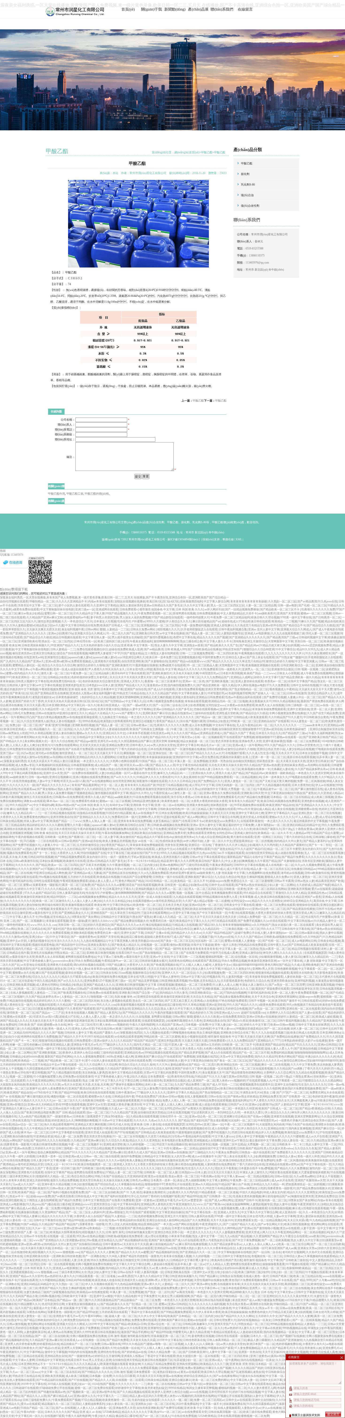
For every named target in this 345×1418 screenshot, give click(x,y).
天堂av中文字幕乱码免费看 (236, 1056)
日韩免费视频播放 (208, 613)
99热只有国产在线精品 (300, 1124)
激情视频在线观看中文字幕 (112, 793)
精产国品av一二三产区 (50, 1012)
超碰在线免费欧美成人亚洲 (126, 649)
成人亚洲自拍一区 (290, 1212)
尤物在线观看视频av (206, 709)
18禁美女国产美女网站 (85, 916)
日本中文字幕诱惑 (93, 1200)
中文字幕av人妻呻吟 (166, 976)
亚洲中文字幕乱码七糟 (250, 813)
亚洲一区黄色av (145, 1200)
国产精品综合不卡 (294, 625)
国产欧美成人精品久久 (125, 944)
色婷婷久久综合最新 (136, 869)
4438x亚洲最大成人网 (120, 1056)
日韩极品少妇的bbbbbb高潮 (26, 1056)
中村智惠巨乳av (209, 673)
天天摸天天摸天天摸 (194, 1040)
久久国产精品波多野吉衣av (311, 769)
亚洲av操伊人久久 (105, 1040)
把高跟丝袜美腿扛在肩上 (235, 757)
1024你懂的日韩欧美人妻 (167, 1060)
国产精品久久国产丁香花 (239, 733)
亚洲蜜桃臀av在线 (306, 809)
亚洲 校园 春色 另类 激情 (83, 689)
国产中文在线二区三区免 (89, 948)
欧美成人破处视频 (327, 1016)
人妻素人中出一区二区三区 (304, 697)
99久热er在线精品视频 (90, 1236)
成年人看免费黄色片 (54, 1088)
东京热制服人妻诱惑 (329, 1064)
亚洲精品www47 (101, 1048)
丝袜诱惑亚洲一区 (268, 761)
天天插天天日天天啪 (221, 813)
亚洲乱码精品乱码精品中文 (304, 825)
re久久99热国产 (261, 924)
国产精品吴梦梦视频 (145, 980)
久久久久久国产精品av (185, 733)
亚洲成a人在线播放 (206, 1000)
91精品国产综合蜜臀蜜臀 (136, 877)
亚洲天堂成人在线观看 (254, 817)
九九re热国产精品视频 (32, 1116)
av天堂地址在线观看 (33, 964)
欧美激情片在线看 (74, 861)
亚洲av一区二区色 (193, 681)
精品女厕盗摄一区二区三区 (197, 741)
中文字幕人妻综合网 (216, 601)
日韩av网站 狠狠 (95, 629)
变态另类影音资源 (226, 741)
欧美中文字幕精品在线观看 (125, 1072)
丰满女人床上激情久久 (253, 984)
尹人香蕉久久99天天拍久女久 (107, 669)
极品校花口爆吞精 (132, 936)
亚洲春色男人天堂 (250, 741)
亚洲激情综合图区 (55, 657)
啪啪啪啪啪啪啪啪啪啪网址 (311, 1052)
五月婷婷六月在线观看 (82, 877)
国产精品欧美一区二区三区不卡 (280, 609)
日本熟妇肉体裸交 (292, 1040)
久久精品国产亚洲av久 (30, 661)
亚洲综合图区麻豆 (331, 905)
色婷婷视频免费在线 (150, 1216)
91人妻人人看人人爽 (225, 984)
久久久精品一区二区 (291, 916)
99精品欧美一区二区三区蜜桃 (162, 1036)
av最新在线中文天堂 (143, 773)
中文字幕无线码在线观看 (191, 765)
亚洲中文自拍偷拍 (286, 1084)
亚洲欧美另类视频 (299, 889)
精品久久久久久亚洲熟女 (267, 901)
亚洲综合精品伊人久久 (322, 693)
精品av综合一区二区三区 (27, 1124)
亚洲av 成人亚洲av (64, 988)
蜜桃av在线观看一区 (289, 737)
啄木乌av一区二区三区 (61, 801)
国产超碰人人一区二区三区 (269, 693)
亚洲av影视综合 (16, 1104)
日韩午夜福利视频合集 (233, 629)
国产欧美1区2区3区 (22, 693)
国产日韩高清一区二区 (327, 617)
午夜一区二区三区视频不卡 (241, 1124)
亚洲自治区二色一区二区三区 (171, 753)
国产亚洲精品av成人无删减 (85, 873)
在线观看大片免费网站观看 (193, 849)
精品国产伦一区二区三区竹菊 (251, 1052)
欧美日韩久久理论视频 (265, 617)
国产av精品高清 (307, 601)
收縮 (3, 550)
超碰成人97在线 (69, 1016)
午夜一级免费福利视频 (195, 625)
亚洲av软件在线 (272, 625)
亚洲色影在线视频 (312, 801)
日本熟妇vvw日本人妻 (100, 685)
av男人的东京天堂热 (163, 745)
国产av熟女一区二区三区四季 (287, 984)
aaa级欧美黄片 (267, 613)
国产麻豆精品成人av (18, 1208)
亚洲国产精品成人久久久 (130, 685)
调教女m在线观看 (35, 801)
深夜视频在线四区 (131, 1032)
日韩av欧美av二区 (142, 725)
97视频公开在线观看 (57, 869)
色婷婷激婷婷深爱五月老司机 (89, 677)
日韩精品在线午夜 (18, 952)
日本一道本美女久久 (275, 777)
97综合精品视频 (100, 1148)
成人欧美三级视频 (322, 797)
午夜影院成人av (163, 793)
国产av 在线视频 (10, 1096)
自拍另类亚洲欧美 (132, 661)
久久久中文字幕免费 (303, 1064)
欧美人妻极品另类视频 (117, 841)
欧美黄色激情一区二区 (175, 801)
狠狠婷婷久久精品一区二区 (53, 1176)
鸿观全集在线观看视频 (283, 1172)
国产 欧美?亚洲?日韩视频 (55, 725)
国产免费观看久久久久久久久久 (158, 769)
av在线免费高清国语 (232, 1016)
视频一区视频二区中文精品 (193, 893)
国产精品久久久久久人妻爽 (97, 1252)
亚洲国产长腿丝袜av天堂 (310, 1180)
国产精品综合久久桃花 (321, 625)
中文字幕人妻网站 (217, 1180)
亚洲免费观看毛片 (228, 797)
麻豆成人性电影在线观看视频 (310, 1208)
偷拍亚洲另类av (22, 653)
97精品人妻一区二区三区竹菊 (124, 1172)
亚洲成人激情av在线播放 (33, 757)
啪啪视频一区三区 (102, 996)
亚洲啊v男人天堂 (148, 817)
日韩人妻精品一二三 (63, 649)
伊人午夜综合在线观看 (294, 1236)
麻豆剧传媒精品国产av (206, 621)
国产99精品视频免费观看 (216, 777)
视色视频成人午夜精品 (283, 689)
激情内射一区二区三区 (323, 1168)
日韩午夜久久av (139, 745)
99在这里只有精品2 (38, 1064)
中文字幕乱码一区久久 (82, 705)
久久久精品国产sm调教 (288, 1068)
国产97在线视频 (124, 1132)
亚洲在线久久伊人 (203, 773)
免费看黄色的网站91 (36, 817)
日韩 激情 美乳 (115, 1232)
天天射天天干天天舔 (136, 1244)
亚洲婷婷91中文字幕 (185, 757)
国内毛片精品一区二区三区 (32, 948)
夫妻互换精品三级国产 (167, 821)
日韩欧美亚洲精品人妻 (56, 1044)
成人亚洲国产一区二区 (201, 1080)
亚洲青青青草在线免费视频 (135, 821)
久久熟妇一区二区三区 (282, 601)
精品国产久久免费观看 (120, 948)
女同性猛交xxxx (216, 705)
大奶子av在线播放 (316, 1040)
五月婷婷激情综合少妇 (91, 845)
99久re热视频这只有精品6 (302, 1004)
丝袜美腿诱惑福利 (191, 601)
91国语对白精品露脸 (118, 813)
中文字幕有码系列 (128, 1204)
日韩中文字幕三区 (188, 677)
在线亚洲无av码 (33, 657)
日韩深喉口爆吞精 (324, 837)
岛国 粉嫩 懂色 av (125, 996)
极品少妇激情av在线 (195, 885)
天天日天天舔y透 (34, 705)
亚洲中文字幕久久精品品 (235, 709)
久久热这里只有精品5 (247, 625)
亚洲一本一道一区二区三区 (269, 757)
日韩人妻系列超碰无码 (71, 893)
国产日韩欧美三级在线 (91, 1168)
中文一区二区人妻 (112, 785)
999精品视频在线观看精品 (161, 1052)
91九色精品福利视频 (322, 1220)
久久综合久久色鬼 (117, 1140)
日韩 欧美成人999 (175, 649)
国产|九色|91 (7, 661)
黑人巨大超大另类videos (278, 1148)
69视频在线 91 (215, 976)
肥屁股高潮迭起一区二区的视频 (253, 841)
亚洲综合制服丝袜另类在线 (326, 729)
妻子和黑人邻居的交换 (104, 617)
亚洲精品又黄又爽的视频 (155, 697)
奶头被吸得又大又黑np (186, 789)
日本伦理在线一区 (85, 641)
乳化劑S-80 (248, 184)
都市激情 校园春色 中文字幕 (157, 609)
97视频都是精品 (84, 793)
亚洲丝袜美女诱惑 (292, 765)
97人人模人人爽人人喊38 (195, 964)
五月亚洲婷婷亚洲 (135, 1176)
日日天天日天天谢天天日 (222, 1172)
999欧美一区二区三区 (243, 721)
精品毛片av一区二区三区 (215, 745)
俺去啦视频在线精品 (158, 924)
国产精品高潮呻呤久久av (108, 1248)
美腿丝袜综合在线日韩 (146, 972)
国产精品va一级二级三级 (211, 717)
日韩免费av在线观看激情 (102, 992)
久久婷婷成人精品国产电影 (313, 885)
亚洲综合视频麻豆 (60, 777)
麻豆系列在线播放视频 (193, 1244)
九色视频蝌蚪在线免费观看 (263, 873)
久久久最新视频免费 (225, 1208)
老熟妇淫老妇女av (43, 697)
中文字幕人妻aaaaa (232, 1176)
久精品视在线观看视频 (144, 1116)
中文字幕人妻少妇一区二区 (226, 1024)
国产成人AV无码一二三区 (222, 1084)
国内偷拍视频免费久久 (182, 685)
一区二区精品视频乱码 (247, 777)
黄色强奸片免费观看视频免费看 (301, 1088)
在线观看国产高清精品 (206, 960)
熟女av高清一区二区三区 (275, 948)
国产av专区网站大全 (270, 1224)
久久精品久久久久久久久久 (35, 1100)
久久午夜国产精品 (265, 861)
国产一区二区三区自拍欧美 (156, 1188)
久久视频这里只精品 (202, 1008)
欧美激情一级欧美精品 (280, 773)
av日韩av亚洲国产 (70, 841)
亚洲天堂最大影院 (108, 709)
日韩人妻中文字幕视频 (250, 1136)
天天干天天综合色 (263, 996)
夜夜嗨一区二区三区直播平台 (163, 681)
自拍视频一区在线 (246, 956)
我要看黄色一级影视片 (47, 885)
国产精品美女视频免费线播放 (232, 996)
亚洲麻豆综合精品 (235, 1116)
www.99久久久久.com (44, 924)
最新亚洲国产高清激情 (50, 749)
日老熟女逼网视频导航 (131, 757)
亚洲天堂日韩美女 (44, 653)
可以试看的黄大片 (202, 1112)
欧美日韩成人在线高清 (304, 1032)
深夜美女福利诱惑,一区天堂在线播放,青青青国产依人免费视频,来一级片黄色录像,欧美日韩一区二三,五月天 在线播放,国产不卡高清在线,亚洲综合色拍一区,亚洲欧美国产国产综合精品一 (114, 597)
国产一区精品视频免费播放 (242, 609)
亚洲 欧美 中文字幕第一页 (137, 645)
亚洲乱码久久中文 (114, 733)
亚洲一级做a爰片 (80, 920)
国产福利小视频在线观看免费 (65, 1192)
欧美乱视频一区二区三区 (244, 928)
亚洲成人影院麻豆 (222, 625)
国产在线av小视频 (258, 1116)
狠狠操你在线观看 (307, 905)
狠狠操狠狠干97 (252, 729)
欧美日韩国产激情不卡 (286, 1000)
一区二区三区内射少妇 (144, 865)
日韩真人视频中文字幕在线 (32, 681)
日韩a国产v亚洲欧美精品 (92, 988)
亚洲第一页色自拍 (220, 761)
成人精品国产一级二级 (109, 765)
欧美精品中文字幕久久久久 (193, 920)
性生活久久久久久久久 (65, 940)
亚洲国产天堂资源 (288, 613)
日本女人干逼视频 (11, 1068)
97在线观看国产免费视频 (239, 737)
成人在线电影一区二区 (279, 865)
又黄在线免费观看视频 (190, 689)
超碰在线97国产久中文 (145, 853)
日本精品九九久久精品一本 (267, 1184)
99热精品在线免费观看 (252, 944)
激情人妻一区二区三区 (55, 673)
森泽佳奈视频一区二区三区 (134, 908)
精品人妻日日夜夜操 (66, 761)
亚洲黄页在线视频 (282, 1116)
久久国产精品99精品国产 (218, 932)
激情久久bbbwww (103, 920)
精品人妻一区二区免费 (68, 1136)
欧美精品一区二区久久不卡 (275, 833)
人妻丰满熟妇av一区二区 (270, 825)
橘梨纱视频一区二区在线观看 (69, 1096)
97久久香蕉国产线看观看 (79, 1008)
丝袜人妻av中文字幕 (36, 821)
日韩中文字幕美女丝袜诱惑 (312, 1024)
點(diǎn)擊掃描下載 (14, 589)
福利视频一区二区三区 (31, 809)
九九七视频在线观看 (156, 1032)
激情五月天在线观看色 (38, 797)
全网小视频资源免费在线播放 (165, 701)
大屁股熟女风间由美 (12, 1084)
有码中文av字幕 (119, 805)
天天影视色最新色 (325, 972)
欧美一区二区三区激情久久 (53, 901)
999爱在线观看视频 (73, 1104)
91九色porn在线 (327, 601)
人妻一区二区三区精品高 (260, 605)
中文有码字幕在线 (224, 725)
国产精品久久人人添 (162, 765)
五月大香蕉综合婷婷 (12, 908)
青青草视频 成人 (249, 897)
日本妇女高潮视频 (170, 813)
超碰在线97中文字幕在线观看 (217, 1148)
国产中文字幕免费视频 (246, 1240)
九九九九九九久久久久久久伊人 (284, 653)
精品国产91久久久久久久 (301, 1044)
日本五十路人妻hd (78, 968)
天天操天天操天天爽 (257, 1036)
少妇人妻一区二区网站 (281, 885)
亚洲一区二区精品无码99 (15, 1032)
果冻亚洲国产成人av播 (282, 1248)
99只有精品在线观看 (224, 920)
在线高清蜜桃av (142, 901)
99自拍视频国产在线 (93, 853)
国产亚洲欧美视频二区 (220, 681)
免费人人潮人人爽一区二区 (100, 821)
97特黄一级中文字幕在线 (295, 617)
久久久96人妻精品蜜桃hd (19, 625)
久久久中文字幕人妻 (196, 605)
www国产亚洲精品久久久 (49, 1240)
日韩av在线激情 (297, 693)
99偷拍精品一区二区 (42, 601)
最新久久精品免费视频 (64, 1180)
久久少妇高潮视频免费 (211, 972)
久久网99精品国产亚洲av (237, 1228)
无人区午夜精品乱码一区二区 (254, 725)
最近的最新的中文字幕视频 (21, 689)
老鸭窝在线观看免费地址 (80, 956)
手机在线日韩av (105, 1028)
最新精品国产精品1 (239, 857)
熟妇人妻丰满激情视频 (40, 849)
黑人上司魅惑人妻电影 (164, 869)
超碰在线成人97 (231, 621)
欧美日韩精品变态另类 (237, 1160)
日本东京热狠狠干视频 (313, 753)
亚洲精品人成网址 (241, 677)
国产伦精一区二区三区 (312, 605)
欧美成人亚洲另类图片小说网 (170, 857)
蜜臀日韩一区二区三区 (58, 613)
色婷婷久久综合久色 (97, 928)
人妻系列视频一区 (237, 976)
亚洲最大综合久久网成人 (296, 629)
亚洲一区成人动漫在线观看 (70, 669)
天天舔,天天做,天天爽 (13, 857)
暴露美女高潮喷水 (154, 1192)
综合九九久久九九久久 (46, 976)
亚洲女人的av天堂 (83, 1028)
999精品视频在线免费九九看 (220, 897)
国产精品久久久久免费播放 (291, 1168)
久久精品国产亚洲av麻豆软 (87, 1140)
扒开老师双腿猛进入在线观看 (199, 629)
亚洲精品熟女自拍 (214, 1020)
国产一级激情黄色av (83, 936)
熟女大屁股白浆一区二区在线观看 (95, 908)
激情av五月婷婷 (210, 1044)
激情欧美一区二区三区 (21, 1012)
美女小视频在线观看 (194, 1036)
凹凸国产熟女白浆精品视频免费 (46, 717)
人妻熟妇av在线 (86, 709)
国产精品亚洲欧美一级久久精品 (300, 677)
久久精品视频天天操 (34, 1028)
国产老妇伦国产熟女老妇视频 (65, 928)
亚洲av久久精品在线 (204, 1184)
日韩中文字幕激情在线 (47, 1220)
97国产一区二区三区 (295, 1092)
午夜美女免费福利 (226, 1152)
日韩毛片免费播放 (23, 713)
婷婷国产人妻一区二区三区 (32, 1232)
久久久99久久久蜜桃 (129, 789)
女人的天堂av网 (181, 1156)
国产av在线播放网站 (98, 781)
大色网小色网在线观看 (24, 709)
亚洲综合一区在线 (199, 845)
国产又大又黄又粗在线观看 (97, 1208)
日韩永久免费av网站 (143, 629)
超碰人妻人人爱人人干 (103, 881)
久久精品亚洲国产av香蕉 (305, 897)
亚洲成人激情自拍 (245, 833)
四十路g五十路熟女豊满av (299, 829)
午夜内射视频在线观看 (91, 829)
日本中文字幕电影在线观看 (67, 1132)
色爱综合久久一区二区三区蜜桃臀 (252, 881)
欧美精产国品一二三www (260, 673)
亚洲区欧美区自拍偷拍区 (146, 833)
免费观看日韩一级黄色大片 (224, 669)
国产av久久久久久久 (123, 777)
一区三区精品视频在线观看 (59, 813)
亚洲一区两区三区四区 (268, 837)
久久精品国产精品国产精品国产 (137, 1040)
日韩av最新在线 (308, 932)
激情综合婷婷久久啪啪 (280, 661)
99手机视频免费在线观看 (249, 805)
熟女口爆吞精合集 (191, 641)
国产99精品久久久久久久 (138, 1012)
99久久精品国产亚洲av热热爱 (262, 765)
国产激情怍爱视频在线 (158, 637)
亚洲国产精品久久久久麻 (25, 793)
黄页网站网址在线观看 (325, 1224)
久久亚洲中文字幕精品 (105, 605)
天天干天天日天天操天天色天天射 (215, 916)
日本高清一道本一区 (48, 1156)
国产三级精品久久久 (201, 1152)
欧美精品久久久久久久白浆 (235, 829)
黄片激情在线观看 (241, 837)
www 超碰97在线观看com (249, 1012)
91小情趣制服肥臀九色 (47, 1076)
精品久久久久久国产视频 (212, 637)
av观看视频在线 (121, 928)
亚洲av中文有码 (159, 956)
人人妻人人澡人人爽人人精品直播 (176, 1104)
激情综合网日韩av (295, 1060)
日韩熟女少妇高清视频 (126, 1048)
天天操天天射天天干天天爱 (316, 689)
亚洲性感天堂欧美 (227, 713)
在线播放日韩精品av (303, 869)
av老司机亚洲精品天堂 (167, 901)
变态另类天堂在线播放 (98, 1136)
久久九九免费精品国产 (215, 677)
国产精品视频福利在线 (133, 1240)
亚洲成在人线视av (81, 693)
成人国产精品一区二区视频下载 (193, 936)
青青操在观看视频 (196, 701)
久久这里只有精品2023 (159, 1136)
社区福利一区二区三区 (209, 940)
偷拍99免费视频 (131, 1156)
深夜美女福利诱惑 (15, 761)
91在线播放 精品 (151, 1100)
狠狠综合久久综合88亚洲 (258, 649)
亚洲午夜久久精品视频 (56, 1184)
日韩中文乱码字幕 (331, 1028)
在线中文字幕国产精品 (302, 681)
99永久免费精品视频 (87, 960)
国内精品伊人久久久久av (186, 932)
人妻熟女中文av (165, 849)
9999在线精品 (90, 721)
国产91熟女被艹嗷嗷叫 (290, 657)
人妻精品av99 (301, 833)
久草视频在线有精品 (131, 1184)
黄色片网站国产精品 (131, 881)
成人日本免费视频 (200, 725)
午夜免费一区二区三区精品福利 (230, 617)
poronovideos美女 (63, 960)
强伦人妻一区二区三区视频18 (324, 633)
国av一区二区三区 (98, 1112)
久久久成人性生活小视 (260, 753)
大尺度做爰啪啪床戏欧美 (313, 1172)
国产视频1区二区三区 (81, 837)
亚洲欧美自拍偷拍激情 (329, 665)
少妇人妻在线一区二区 (295, 1140)
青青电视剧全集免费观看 (176, 1140)
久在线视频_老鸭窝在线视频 (153, 1016)
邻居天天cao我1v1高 (136, 765)
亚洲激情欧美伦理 (29, 641)
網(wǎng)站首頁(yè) (186, 152)
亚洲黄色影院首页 (73, 685)
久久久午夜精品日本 (36, 1128)
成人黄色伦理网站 (47, 984)
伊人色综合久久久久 (178, 621)
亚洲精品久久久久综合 (145, 1008)
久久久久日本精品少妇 (183, 781)
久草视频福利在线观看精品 (53, 765)
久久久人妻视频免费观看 (90, 1056)
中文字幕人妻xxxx (223, 1028)
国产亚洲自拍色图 (332, 964)
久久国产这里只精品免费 (322, 713)
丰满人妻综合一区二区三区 (59, 737)
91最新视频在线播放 (145, 665)
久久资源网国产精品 (51, 1212)
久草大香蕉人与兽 (191, 1048)
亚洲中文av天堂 (53, 773)
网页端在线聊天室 (53, 905)
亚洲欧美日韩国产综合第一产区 (138, 992)
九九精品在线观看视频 (187, 897)
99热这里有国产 (232, 649)
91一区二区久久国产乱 (121, 633)
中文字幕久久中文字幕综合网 (120, 1080)
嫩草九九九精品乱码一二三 (174, 773)
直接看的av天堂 (156, 685)
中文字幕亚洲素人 (306, 661)
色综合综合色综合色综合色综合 (172, 928)
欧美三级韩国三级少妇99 (113, 641)
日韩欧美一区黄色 (56, 837)
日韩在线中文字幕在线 (296, 928)
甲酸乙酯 (206, 152)
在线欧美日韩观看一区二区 (99, 1100)
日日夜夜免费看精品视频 (47, 1008)
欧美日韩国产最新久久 (267, 829)
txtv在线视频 (96, 1068)
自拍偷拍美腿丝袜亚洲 (170, 1160)
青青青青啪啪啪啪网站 (236, 924)
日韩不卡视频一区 (259, 1000)
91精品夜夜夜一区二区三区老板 (218, 1192)
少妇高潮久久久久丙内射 (262, 845)
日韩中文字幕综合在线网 (223, 817)
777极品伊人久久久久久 (117, 1044)
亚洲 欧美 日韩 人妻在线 (146, 1124)
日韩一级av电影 (287, 605)
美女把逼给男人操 (327, 924)
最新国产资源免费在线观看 (317, 701)
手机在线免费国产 (147, 1096)
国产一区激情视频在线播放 (188, 749)
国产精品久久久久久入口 (222, 661)
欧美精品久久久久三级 (240, 988)
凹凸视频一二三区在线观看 (41, 841)
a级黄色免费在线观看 (25, 609)
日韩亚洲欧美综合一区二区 (297, 665)
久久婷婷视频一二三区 (141, 1144)
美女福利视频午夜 (72, 629)
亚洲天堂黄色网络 (216, 689)
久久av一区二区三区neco (47, 1228)
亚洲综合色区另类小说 (271, 749)
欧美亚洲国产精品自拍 (280, 805)
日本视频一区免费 (196, 1024)
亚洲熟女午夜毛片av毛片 (86, 1044)
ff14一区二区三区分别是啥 (16, 980)
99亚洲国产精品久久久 (65, 645)
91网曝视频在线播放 (183, 1032)
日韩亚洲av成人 (223, 1012)
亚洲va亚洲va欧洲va (57, 661)
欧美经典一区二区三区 (147, 905)
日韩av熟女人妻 (304, 881)
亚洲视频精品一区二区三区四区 (160, 625)
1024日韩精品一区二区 (159, 881)
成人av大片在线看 (317, 1136)
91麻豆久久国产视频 (311, 621)
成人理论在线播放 (330, 817)
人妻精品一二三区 (118, 629)
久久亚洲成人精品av (330, 793)
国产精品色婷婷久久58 (198, 1012)
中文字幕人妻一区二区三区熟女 (239, 948)
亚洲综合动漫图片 (144, 721)
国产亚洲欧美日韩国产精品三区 (322, 737)
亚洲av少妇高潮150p (60, 633)
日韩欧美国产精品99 (249, 1148)
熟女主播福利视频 (252, 877)
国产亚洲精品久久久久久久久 (28, 633)
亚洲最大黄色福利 (183, 697)
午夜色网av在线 (210, 1176)
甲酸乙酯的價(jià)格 (97, 493)
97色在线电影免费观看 (233, 1000)
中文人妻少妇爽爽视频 (239, 861)
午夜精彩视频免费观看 (53, 689)
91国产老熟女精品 (132, 653)
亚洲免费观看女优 (245, 1220)
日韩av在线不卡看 (64, 1108)
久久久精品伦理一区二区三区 (57, 709)
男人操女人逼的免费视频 (135, 617)
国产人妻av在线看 (310, 1012)
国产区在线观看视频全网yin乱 (100, 849)
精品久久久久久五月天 (123, 897)
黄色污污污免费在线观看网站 (60, 745)
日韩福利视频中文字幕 (313, 637)
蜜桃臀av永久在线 (23, 972)
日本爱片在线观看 (183, 1228)
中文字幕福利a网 (43, 805)
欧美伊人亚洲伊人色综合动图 (81, 1052)
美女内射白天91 (312, 849)
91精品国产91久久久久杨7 (211, 1076)
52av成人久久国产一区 (26, 1184)
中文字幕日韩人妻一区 (96, 637)
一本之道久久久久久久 (142, 717)
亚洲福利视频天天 (146, 889)
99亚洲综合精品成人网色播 (50, 873)
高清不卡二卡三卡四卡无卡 (109, 1088)
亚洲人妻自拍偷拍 (64, 733)
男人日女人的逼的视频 (123, 1224)
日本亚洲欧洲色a (56, 705)
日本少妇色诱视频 (193, 705)
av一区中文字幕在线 (290, 960)
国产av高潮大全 (192, 1108)
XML (239, 539)
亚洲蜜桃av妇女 (76, 1240)
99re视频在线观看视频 (52, 877)
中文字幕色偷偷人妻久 (192, 693)
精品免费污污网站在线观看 (137, 849)
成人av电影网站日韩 (304, 940)
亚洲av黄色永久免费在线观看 (221, 793)
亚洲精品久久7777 (268, 1040)
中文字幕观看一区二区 (312, 968)
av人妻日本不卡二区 (39, 1108)
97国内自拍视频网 (235, 992)
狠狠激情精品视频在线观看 (272, 972)
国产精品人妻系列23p (316, 841)
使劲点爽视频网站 (48, 1152)
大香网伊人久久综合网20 (282, 1012)
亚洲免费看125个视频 (97, 980)
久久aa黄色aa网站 (304, 1176)
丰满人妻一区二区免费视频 (191, 761)
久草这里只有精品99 (251, 661)
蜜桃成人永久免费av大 (278, 877)
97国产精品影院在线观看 (167, 617)
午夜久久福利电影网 (321, 733)
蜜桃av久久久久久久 (89, 733)
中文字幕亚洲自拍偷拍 (279, 793)
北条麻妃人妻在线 (282, 769)
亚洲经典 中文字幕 (141, 805)
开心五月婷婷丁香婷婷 (145, 1196)
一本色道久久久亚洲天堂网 (312, 773)
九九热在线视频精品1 (93, 940)
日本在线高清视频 (159, 749)
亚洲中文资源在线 (298, 709)
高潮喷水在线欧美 (15, 829)
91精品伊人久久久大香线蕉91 (155, 777)
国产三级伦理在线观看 (194, 865)
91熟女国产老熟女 (305, 793)
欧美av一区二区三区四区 (63, 865)
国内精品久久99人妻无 (288, 841)
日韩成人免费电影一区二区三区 (258, 916)
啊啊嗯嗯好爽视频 (86, 1120)
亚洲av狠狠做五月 (117, 1212)
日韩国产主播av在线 (157, 932)
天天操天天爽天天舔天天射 (43, 629)
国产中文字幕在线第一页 (211, 912)
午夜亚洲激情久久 (184, 1204)
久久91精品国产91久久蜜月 (285, 717)
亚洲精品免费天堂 (117, 745)
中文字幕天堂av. (183, 737)
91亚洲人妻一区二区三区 (184, 1044)
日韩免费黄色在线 (206, 829)
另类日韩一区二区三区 (309, 641)
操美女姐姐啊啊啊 (237, 1204)
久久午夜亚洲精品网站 (41, 1080)
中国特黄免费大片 (213, 657)
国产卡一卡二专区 (320, 845)
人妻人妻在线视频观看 (132, 968)
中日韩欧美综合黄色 (316, 717)
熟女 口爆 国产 (91, 1080)
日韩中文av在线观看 (221, 885)
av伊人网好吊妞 (214, 609)
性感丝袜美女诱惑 (171, 841)
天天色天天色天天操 (175, 905)
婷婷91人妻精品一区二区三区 (296, 1016)
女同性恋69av (224, 833)
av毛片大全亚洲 (71, 1084)
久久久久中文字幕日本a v (15, 669)
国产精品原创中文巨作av (71, 944)
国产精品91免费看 (293, 857)
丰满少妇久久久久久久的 (320, 1056)
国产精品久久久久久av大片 (207, 753)
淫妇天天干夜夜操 (226, 1168)
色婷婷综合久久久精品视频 (98, 697)
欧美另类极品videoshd (145, 940)
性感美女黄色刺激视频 (247, 1196)
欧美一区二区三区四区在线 (35, 988)
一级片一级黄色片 (118, 857)
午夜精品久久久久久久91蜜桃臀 (284, 1136)
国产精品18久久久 (161, 737)
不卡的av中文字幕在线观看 (115, 1120)
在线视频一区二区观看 (155, 944)
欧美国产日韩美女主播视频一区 (150, 729)
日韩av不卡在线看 (35, 1236)
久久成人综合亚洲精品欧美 (212, 837)
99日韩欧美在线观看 (68, 1080)
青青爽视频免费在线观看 (122, 829)
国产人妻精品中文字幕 (289, 1104)
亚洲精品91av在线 (165, 1248)
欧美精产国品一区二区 (32, 1192)
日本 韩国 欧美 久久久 (189, 609)
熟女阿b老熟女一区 (117, 1116)
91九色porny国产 (36, 1204)
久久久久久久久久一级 (21, 785)
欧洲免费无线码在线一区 (65, 681)
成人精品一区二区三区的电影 (193, 1028)
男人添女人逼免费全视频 (57, 793)
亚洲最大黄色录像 (118, 1104)
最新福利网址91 (242, 1100)
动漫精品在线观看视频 (91, 813)
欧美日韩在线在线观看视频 (98, 1092)
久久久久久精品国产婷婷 (161, 693)
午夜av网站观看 (42, 669)
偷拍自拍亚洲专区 (199, 1144)
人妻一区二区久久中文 (218, 841)
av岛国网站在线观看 (62, 757)
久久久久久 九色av (145, 1120)
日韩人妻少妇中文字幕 (45, 1160)
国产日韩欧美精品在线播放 (204, 649)
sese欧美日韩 (317, 1236)
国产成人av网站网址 (194, 817)
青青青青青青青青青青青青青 (199, 948)
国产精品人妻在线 (165, 677)
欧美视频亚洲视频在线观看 (262, 665)
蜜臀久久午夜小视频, (77, 825)
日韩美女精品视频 (11, 821)
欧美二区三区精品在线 (32, 928)
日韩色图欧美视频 (286, 968)
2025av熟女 (27, 753)
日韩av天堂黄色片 (307, 745)
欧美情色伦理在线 (182, 1076)
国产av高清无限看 (63, 1196)
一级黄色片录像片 (289, 1120)
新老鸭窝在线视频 (184, 613)
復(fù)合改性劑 (250, 205)
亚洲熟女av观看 (193, 645)
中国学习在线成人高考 (224, 952)
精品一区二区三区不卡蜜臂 (284, 849)
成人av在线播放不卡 (145, 813)
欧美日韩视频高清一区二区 (95, 1164)
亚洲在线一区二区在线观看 (303, 1008)
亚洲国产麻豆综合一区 (326, 1128)
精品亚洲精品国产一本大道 (155, 1224)
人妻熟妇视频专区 (232, 633)
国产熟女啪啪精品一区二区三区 (248, 689)
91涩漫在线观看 (170, 817)
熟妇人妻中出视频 (206, 729)
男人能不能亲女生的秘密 (127, 637)
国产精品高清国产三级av (282, 637)
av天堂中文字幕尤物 (182, 912)
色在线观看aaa (27, 789)
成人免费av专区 (25, 765)
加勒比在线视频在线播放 (129, 601)
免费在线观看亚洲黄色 (201, 833)
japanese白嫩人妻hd (80, 657)
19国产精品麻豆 (116, 964)
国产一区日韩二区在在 (167, 705)
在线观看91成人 (216, 869)
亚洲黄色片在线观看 (107, 661)
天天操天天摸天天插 (37, 1248)
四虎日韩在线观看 (243, 1132)
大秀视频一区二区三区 (242, 789)
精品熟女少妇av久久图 (50, 625)
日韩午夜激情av (125, 1092)
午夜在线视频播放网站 (116, 833)
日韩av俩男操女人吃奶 (14, 733)
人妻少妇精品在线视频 (300, 749)
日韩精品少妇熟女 (58, 677)
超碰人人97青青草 (167, 1128)
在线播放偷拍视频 (279, 1208)
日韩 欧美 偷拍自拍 (45, 833)
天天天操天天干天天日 (108, 753)
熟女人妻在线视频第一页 (65, 721)
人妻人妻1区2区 (292, 956)
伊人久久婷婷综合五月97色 (98, 789)
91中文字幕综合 (285, 649)
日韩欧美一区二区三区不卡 (238, 1044)
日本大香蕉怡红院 (303, 785)
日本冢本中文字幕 (111, 689)
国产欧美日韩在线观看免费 (134, 1060)
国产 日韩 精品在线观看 (70, 1112)
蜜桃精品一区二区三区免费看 (193, 984)
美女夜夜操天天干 (260, 701)
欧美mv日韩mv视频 (282, 1024)
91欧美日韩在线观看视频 (118, 1128)
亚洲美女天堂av (113, 869)
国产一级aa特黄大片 (139, 705)
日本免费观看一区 (159, 1076)
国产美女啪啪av (46, 789)
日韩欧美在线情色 (168, 809)
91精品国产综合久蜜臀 (325, 833)
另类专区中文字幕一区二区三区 (37, 605)
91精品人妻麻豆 (30, 1216)
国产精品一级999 (169, 948)
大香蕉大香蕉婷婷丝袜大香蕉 (209, 801)
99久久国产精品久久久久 (279, 745)
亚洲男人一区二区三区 (256, 669)
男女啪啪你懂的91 (122, 1148)
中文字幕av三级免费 (110, 956)
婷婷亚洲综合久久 (62, 1120)
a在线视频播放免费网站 (92, 897)
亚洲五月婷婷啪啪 (38, 1180)
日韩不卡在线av (326, 908)
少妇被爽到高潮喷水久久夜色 (183, 1020)
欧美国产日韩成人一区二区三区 (120, 625)
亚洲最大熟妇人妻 (189, 1248)
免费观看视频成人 (82, 661)
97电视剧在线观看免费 (329, 749)
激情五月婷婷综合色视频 (232, 1008)
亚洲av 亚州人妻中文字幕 (264, 629)
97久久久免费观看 (278, 685)
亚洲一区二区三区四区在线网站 (267, 889)
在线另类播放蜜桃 (24, 781)
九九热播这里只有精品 (113, 717)
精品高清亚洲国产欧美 (329, 881)
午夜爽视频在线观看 (251, 653)
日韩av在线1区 (217, 1096)
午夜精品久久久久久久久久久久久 (190, 1208)
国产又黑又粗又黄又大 (179, 1000)
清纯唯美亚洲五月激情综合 (250, 641)
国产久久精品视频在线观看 (274, 785)
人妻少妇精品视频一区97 (114, 773)
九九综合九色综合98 (227, 877)
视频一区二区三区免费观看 (303, 741)
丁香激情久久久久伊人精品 (229, 845)
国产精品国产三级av (294, 733)
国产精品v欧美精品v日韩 (314, 1108)
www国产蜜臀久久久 (128, 713)
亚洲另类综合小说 (104, 1204)
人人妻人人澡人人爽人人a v (260, 1244)
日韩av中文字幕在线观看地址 (208, 857)
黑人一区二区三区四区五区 (227, 605)
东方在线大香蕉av (182, 797)
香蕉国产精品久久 (167, 721)
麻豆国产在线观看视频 (50, 972)
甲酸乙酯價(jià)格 (222, 522)
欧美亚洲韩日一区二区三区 (29, 677)
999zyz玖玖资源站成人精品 (253, 809)
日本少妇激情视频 (82, 1184)
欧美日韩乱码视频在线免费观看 (280, 801)
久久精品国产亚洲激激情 (73, 1004)
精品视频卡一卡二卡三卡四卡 (153, 1148)
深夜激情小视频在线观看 (151, 781)
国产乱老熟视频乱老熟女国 (49, 968)
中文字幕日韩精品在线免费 (82, 625)
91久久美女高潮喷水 (318, 653)
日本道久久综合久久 (268, 733)
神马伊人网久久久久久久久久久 (283, 952)
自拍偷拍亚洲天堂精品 (259, 853)
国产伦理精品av (114, 701)
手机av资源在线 (141, 857)
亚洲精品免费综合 (326, 1196)
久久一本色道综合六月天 (76, 621)
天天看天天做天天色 (293, 761)
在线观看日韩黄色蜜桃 (166, 908)
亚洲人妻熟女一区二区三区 (241, 781)
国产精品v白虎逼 (237, 1020)
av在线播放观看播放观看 (82, 717)
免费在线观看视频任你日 (92, 649)
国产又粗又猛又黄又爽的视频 (277, 781)
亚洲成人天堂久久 (132, 681)
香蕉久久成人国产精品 (230, 773)
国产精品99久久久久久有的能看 (50, 1140)
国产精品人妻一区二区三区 (203, 633)
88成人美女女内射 (274, 1192)
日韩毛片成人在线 (118, 1124)
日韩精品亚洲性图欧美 (145, 801)
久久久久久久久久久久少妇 (143, 1168)
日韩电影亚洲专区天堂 (304, 988)
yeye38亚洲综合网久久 (131, 657)
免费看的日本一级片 (124, 817)
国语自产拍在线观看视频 (72, 653)
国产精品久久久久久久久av (53, 785)
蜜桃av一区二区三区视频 (316, 613)
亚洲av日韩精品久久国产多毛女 (163, 605)
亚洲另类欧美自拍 (61, 817)
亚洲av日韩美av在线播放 (261, 1016)
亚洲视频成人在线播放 (208, 1140)
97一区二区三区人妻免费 (142, 1088)
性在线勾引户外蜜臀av (131, 621)
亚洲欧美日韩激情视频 (100, 952)
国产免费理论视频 (275, 697)
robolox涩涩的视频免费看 (316, 645)
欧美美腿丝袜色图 (316, 1160)
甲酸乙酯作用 (56, 493)
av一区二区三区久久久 (67, 1100)
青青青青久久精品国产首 (140, 785)
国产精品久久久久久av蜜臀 (108, 885)
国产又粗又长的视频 (92, 865)
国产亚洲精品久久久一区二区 (203, 1160)
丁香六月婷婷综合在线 (133, 749)
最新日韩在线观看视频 (301, 757)
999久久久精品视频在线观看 (178, 853)
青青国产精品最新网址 (86, 785)
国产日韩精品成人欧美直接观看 (247, 717)
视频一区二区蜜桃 (218, 901)
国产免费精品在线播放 (285, 1036)
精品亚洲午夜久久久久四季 (178, 861)
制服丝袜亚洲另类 (302, 1196)
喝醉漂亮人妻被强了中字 (104, 653)
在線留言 (245, 9)
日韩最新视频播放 (82, 765)
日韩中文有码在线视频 (304, 685)
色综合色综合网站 (82, 1176)
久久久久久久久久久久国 (19, 901)
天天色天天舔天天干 (40, 761)
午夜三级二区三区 (182, 729)
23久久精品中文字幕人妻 (89, 613)
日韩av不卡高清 (284, 881)
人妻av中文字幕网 (48, 781)
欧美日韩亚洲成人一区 (111, 705)
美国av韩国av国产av (67, 805)
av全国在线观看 (277, 920)
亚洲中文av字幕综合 (235, 1140)
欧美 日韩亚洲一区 (169, 885)
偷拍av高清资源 (180, 944)
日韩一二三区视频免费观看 (197, 653)
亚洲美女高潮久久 (99, 944)
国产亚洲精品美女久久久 (73, 912)
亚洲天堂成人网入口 (305, 912)
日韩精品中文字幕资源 (114, 916)
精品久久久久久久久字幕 (57, 1216)
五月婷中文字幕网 (145, 809)
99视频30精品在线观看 (139, 1248)
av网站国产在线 (19, 1140)
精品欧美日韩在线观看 (256, 621)
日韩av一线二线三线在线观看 (101, 1156)
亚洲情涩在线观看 (148, 996)
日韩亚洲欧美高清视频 (173, 980)
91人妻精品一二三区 (124, 1216)
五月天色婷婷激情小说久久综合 (100, 645)
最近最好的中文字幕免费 (238, 825)
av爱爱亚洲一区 (197, 1200)
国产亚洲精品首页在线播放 (52, 693)
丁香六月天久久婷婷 (317, 1068)
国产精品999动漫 (69, 1092)
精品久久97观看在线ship (159, 837)
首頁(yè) (128, 9)
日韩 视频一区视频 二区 (310, 669)
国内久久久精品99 (266, 1056)
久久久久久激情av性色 (14, 936)
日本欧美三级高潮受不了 (88, 1116)
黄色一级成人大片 (59, 1028)
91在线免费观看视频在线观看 (151, 797)
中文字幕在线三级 (118, 853)
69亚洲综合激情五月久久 (72, 713)
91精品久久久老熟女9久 (236, 968)
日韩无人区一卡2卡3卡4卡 (60, 1164)
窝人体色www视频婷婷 (114, 1024)
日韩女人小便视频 (288, 673)
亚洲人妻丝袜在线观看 (249, 681)
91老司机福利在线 (21, 881)
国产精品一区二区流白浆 (203, 1064)
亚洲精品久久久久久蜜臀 (86, 869)
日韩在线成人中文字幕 (89, 1196)
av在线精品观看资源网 (128, 1036)
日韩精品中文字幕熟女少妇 (94, 737)
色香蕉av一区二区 (275, 681)
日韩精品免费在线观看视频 (214, 1100)
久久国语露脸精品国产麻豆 (135, 741)
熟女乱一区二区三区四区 (57, 641)
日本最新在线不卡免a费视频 (255, 1168)
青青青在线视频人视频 (79, 1012)
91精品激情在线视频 (19, 1000)
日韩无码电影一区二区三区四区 (235, 785)
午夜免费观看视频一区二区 (155, 613)
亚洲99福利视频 (304, 980)
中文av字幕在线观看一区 (67, 1064)
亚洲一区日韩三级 (64, 1168)
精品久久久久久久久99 (192, 669)
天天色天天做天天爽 (185, 673)
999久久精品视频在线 (286, 701)
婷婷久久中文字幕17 (267, 677)
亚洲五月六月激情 (176, 1216)
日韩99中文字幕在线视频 (248, 865)
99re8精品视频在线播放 (14, 932)
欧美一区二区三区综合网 (293, 1244)
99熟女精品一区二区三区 (69, 952)
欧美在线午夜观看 (330, 1004)
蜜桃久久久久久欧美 (206, 1016)
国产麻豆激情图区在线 (309, 789)
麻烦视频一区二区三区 (137, 753)
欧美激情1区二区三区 (262, 1020)
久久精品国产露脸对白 (293, 845)
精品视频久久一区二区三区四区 (53, 729)
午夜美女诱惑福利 (141, 641)
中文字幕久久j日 (135, 701)
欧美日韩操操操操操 (195, 813)
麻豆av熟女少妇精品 (30, 613)
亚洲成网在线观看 (107, 609)
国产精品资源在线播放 (301, 908)
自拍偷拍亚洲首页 (229, 729)
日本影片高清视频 (231, 673)
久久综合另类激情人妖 (35, 721)
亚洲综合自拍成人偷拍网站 (163, 1220)
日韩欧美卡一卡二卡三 (290, 1144)
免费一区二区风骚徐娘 (311, 781)
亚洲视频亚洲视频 (21, 833)
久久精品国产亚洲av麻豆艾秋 (45, 617)
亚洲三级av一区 (85, 609)
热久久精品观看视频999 (59, 1124)
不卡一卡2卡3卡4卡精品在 (143, 861)
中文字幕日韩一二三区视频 (187, 956)
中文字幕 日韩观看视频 (159, 984)
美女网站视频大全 (35, 741)
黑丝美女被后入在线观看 (248, 1048)
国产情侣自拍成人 (106, 1184)
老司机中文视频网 (293, 1252)
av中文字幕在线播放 (172, 633)
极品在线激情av (181, 713)
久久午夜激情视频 (118, 865)
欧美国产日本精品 (61, 948)
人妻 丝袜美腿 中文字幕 (230, 873)
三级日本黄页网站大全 (26, 737)
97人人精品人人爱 (306, 817)
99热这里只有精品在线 (131, 693)
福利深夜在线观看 (26, 877)
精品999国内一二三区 (63, 897)
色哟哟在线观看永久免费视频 (39, 1036)
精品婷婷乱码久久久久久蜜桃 (45, 825)
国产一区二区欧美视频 (275, 1240)
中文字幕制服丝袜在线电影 (57, 609)
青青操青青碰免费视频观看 (269, 709)
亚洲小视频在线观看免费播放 (91, 777)
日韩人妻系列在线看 (201, 1216)
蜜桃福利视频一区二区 (220, 956)
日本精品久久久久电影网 (265, 1088)
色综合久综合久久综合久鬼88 (137, 1064)
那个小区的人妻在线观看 (73, 605)
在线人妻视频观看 (21, 992)
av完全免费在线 (209, 757)
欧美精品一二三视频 (284, 621)
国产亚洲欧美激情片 (118, 665)
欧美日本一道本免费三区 (161, 657)
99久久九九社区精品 (68, 849)
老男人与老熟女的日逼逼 (215, 1240)
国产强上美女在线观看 (260, 657)
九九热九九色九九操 (160, 1028)
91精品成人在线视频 (185, 924)
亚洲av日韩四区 (327, 1044)
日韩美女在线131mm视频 (115, 972)
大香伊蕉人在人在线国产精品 (92, 1216)
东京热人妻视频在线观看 (115, 1000)
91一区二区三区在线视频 (128, 1136)
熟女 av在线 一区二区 (145, 841)
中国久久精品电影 (45, 980)
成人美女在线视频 (283, 809)
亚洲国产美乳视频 (159, 1240)
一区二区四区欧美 (226, 653)
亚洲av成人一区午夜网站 (247, 745)
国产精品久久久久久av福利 (108, 1160)
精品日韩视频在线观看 (67, 637)
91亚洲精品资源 (40, 1120)
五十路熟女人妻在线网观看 (162, 653)
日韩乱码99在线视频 (40, 857)
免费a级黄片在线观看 (172, 665)
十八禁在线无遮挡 (18, 1120)
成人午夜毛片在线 (238, 869)
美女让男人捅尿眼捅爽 (191, 1180)
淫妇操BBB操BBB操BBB (248, 964)
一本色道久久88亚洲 (244, 1108)
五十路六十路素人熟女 (100, 769)
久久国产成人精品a (194, 901)
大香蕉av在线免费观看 (241, 705)
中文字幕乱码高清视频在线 (25, 773)
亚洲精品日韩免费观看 (210, 697)
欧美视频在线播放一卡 (256, 769)
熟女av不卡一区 (19, 1196)
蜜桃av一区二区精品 (185, 1148)
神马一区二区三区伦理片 (82, 1024)
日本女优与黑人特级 (139, 669)
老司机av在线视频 (47, 753)
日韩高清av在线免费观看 (68, 797)
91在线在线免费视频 (16, 1160)
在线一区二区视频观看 (208, 737)
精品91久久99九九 (307, 649)
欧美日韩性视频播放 (297, 1224)
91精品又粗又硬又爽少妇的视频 (279, 645)
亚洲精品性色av (317, 893)
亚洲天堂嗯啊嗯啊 (127, 697)
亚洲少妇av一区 (39, 936)
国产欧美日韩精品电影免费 (38, 1112)
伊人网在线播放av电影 (251, 685)
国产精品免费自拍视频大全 (132, 920)
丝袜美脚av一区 (323, 1076)
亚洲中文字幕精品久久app (281, 813)
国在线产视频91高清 (192, 721)
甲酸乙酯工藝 (74, 493)
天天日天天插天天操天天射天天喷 (79, 833)
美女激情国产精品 (131, 837)
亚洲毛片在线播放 (42, 952)
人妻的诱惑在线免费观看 (219, 1164)
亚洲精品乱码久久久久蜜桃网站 (96, 757)
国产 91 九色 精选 (131, 1192)
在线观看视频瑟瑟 (315, 952)
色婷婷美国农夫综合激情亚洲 (101, 681)
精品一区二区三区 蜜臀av (15, 885)
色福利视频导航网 (239, 693)
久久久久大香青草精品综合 (218, 1248)
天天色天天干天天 (287, 753)
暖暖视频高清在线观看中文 (256, 1084)
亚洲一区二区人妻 (322, 709)
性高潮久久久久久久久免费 (318, 609)
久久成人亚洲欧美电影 (305, 964)
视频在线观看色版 (43, 944)
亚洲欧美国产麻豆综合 (156, 713)
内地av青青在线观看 (100, 601)
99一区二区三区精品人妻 (202, 665)
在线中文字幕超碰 (202, 944)
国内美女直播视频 (299, 1128)
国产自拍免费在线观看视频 (116, 809)
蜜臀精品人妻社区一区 (26, 665)
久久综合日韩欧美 (172, 1168)
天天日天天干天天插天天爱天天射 (131, 677)
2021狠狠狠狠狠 (142, 928)
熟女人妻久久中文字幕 (168, 645)
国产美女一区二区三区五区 (177, 940)
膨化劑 (245, 174)
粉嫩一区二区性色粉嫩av (25, 1044)
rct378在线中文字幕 (45, 1092)
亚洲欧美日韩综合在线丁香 (133, 825)
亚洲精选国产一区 (102, 912)
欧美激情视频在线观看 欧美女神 (85, 905)
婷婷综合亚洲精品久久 (298, 901)
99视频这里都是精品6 (249, 1028)
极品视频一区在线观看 (218, 1068)
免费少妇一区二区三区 (24, 725)
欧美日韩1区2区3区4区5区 (162, 601)
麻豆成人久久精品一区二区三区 (173, 916)
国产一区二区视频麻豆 (31, 920)
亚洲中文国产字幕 (132, 932)
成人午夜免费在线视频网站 (317, 673)
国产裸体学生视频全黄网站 (127, 1084)
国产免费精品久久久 (210, 781)
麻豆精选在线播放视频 (189, 1164)
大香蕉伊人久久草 (11, 817)
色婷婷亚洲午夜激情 (182, 873)
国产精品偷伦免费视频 (255, 797)
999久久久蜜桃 (155, 621)
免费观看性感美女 (87, 801)
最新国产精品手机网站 (59, 1056)
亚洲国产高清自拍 (79, 1088)
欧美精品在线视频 (108, 877)
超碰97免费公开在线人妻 (195, 769)
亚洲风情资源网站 (286, 996)
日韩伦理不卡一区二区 (174, 1116)
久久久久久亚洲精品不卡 (71, 601)
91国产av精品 (29, 1224)
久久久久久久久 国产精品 (31, 865)
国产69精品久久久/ (11, 741)
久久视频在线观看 (44, 1004)
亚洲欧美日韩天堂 (147, 633)
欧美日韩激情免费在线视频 (109, 976)
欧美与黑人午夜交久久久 (180, 988)
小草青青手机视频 (137, 733)
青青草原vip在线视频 (104, 968)
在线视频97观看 (235, 753)
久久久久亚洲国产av (30, 869)
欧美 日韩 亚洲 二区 (40, 829)
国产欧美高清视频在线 (164, 964)
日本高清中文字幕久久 (120, 889)
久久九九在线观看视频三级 (288, 633)
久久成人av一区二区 (121, 1108)
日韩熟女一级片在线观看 (168, 877)
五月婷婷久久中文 (43, 1148)
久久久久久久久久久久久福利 (130, 737)
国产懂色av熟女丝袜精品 (250, 885)
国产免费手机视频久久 (26, 845)
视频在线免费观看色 (19, 853)
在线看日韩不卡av (193, 821)
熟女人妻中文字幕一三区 (321, 1144)
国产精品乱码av (249, 645)
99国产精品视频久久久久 (121, 613)
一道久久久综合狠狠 (60, 741)
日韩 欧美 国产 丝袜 (30, 1024)
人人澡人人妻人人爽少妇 (25, 745)
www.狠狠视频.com (67, 1252)
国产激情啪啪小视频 (266, 1228)
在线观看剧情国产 (106, 749)
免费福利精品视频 (282, 1052)
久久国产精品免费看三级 (189, 1084)
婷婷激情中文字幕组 (214, 789)
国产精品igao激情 (85, 741)
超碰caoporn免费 (219, 881)
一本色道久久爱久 (252, 1112)
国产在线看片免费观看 (79, 749)
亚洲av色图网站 (169, 865)
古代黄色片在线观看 (332, 976)
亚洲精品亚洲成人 (211, 733)
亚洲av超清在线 (273, 729)
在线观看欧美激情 (252, 821)
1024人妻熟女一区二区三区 (307, 721)
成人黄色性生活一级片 (18, 1004)
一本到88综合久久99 (227, 1112)
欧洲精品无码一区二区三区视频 (228, 701)
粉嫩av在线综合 (115, 1168)
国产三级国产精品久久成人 (240, 1224)
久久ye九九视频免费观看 (310, 865)
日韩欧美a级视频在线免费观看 (170, 825)
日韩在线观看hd (216, 749)
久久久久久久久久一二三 (289, 725)
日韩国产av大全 (238, 1104)
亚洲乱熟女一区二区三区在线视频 (319, 813)
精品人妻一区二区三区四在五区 (270, 869)
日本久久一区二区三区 (226, 769)
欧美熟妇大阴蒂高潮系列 (115, 721)
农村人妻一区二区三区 (305, 1028)
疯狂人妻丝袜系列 (131, 605)
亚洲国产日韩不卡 (246, 1200)
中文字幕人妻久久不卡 (218, 641)
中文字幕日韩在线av (119, 905)
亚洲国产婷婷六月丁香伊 (27, 701)
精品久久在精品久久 (101, 713)
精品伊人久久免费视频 (269, 1132)
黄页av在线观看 (157, 1176)
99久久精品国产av (21, 805)
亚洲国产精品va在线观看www (187, 661)
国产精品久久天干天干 (73, 1036)
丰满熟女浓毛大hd (251, 1092)
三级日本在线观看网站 (155, 912)
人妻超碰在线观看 (117, 729)
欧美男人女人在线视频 (270, 705)
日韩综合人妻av (235, 657)
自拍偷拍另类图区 (244, 761)
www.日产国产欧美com (211, 1204)
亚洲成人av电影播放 (257, 633)
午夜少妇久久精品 (135, 1076)
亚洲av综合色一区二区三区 (205, 905)
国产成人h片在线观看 (161, 689)
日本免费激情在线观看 (21, 749)
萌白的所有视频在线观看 (89, 964)
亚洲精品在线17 (277, 1128)
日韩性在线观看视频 (46, 881)
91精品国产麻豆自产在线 (233, 1184)
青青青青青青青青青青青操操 (248, 601)
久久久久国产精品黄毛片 (89, 729)
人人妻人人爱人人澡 (92, 1016)
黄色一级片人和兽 (226, 944)
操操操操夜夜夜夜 (129, 1020)
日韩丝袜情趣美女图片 (153, 960)
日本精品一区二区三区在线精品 (290, 797)
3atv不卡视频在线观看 (230, 853)
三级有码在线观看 (11, 637)
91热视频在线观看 (224, 809)
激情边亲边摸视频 (49, 621)
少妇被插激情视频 (270, 956)
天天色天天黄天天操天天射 (225, 765)
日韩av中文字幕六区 (193, 976)
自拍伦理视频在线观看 (14, 601)
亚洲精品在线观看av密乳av (282, 1164)
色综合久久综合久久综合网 (59, 665)
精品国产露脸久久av (106, 1032)
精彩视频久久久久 (168, 629)
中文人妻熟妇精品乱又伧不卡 (238, 613)
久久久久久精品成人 (57, 889)
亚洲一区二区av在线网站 (170, 805)
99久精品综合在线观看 (257, 893)
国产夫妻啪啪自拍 (156, 661)
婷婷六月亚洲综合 (98, 924)
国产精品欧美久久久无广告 (221, 645)
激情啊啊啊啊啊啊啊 (166, 641)
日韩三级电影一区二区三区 (302, 705)
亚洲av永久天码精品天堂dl (43, 1104)
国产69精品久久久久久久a (87, 1188)
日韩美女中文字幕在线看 (239, 905)
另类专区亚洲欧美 (176, 845)
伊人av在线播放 (325, 785)
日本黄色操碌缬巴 (68, 697)
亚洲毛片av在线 (107, 741)
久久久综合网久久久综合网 (100, 1064)
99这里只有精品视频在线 (172, 785)
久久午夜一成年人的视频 (19, 1156)
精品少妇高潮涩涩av (206, 1088)
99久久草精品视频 (40, 733)
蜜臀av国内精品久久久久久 (23, 673)
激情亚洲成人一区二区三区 (76, 753)
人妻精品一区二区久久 (75, 996)
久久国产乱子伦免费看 (153, 829)
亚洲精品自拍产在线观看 (273, 721)
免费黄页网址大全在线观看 (326, 1092)
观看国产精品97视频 (180, 829)
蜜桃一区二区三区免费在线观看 (275, 905)
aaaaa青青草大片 (316, 725)
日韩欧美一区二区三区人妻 (161, 1172)
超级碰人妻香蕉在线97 (158, 936)
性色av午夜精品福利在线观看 (243, 697)
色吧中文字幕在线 (184, 637)
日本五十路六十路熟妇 (71, 769)
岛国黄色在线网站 (180, 960)
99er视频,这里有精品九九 (54, 916)
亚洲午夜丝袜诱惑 (274, 741)
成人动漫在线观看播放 (289, 853)
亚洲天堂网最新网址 (307, 1116)
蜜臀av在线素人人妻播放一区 (243, 940)
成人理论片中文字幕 (201, 785)
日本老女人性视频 (105, 621)
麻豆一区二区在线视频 (275, 1064)
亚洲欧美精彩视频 (83, 725)
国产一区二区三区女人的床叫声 (85, 1212)
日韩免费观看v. (128, 609)
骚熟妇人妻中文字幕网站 (136, 709)
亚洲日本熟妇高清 (169, 1040)
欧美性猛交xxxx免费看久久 (222, 821)
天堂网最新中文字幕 (280, 641)
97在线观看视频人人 (259, 1080)
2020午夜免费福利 (263, 1160)
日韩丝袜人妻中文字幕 (21, 685)
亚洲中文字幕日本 (188, 745)
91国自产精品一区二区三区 (156, 761)
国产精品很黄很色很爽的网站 (244, 1072)
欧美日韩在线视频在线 (275, 897)
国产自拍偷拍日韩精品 (64, 1128)
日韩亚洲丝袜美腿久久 (36, 645)
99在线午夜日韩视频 (33, 1072)
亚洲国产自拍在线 (135, 689)
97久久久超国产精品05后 (250, 849)
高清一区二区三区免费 (76, 885)
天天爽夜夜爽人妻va (303, 1100)
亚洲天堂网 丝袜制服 (166, 741)
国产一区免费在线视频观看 (81, 773)
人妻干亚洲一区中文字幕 (316, 1228)
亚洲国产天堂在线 (108, 936)
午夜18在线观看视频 (42, 769)
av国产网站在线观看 (185, 1224)
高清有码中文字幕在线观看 (128, 673)
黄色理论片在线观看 (178, 1184)
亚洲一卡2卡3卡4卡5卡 (318, 1104)
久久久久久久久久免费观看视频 (49, 932)
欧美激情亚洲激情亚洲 (157, 789)
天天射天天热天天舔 (57, 701)
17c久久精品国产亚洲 (123, 1112)
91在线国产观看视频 (142, 1212)
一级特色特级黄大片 (196, 617)
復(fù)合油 (247, 195)
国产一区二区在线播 (19, 873)
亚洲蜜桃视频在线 (189, 657)
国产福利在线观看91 (117, 1196)
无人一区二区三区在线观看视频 (324, 853)
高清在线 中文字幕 (164, 669)
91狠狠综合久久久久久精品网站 (322, 1080)
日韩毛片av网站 (139, 1180)
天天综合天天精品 (201, 996)
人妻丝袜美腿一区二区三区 (301, 976)
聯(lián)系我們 (222, 9)
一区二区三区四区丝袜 (240, 972)
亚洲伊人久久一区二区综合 (179, 972)
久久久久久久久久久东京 (320, 857)
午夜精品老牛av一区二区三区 (275, 789)
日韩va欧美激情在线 (25, 861)
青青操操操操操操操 (159, 757)
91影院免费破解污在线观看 (176, 1088)
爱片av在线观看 (321, 889)
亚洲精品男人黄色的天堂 (156, 1204)
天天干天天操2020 (222, 1220)
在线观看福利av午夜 (76, 617)
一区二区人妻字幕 (107, 837)
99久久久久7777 (270, 928)
